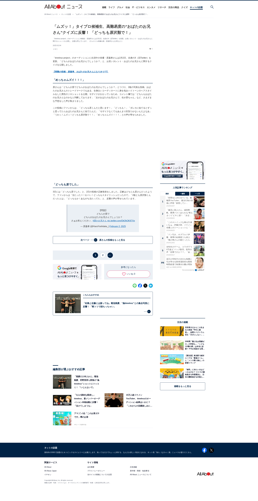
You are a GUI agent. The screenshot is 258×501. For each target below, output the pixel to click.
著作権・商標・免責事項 (139, 471)
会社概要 (90, 467)
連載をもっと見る (182, 386)
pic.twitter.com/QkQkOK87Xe (121, 221)
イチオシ (47, 475)
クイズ (184, 7)
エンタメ (151, 7)
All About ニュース (51, 14)
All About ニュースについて (140, 475)
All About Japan (50, 471)
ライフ (111, 7)
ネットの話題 (196, 7)
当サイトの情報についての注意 (99, 475)
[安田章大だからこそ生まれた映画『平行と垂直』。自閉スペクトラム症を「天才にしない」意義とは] (194, 331)
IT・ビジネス (138, 7)
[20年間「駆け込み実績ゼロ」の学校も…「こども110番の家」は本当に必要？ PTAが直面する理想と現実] (194, 345)
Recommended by (188, 270)
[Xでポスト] (145, 286)
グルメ (120, 7)
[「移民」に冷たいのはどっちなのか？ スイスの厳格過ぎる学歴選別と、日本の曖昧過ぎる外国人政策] (194, 373)
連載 (104, 7)
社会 (128, 7)
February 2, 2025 (118, 226)
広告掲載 (133, 467)
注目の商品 (173, 7)
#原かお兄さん (100, 221)
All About (47, 467)
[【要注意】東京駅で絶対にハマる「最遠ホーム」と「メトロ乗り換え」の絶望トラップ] (194, 359)
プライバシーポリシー (96, 471)
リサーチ (162, 7)
